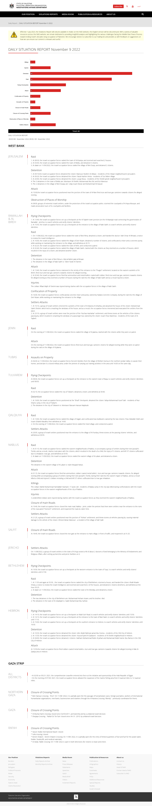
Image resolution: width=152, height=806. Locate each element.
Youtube (133, 6)
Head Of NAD (121, 767)
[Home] (32, 5)
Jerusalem (11, 764)
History (119, 764)
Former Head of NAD (124, 770)
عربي (139, 6)
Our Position (28, 14)
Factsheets (93, 770)
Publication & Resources (90, 14)
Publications (94, 761)
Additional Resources (97, 780)
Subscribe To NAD (123, 773)
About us (111, 14)
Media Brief (66, 776)
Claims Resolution (14, 786)
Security (11, 776)
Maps (91, 767)
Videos (64, 780)
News (64, 761)
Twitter (127, 6)
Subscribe (118, 6)
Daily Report (12, 23)
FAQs (91, 776)
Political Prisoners (14, 770)
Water (10, 773)
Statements (66, 767)
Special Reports (95, 783)
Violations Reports (48, 14)
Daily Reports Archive (42, 761)
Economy (11, 780)
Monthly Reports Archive (43, 764)
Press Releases (67, 764)
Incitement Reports (69, 783)
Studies (92, 786)
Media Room (68, 14)
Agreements (94, 773)
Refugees (11, 767)
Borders (11, 761)
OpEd (64, 773)
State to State (12, 783)
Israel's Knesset (95, 789)
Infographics (94, 764)
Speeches (65, 770)
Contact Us (120, 761)
